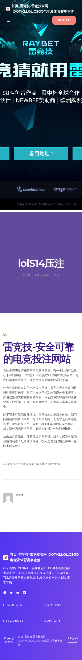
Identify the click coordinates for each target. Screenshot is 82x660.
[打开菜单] (8, 20)
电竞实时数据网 (51, 463)
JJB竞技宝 (9, 463)
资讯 (56, 274)
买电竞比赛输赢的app (28, 463)
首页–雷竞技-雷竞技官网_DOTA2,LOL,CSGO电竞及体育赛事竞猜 (40, 640)
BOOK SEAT (64, 20)
